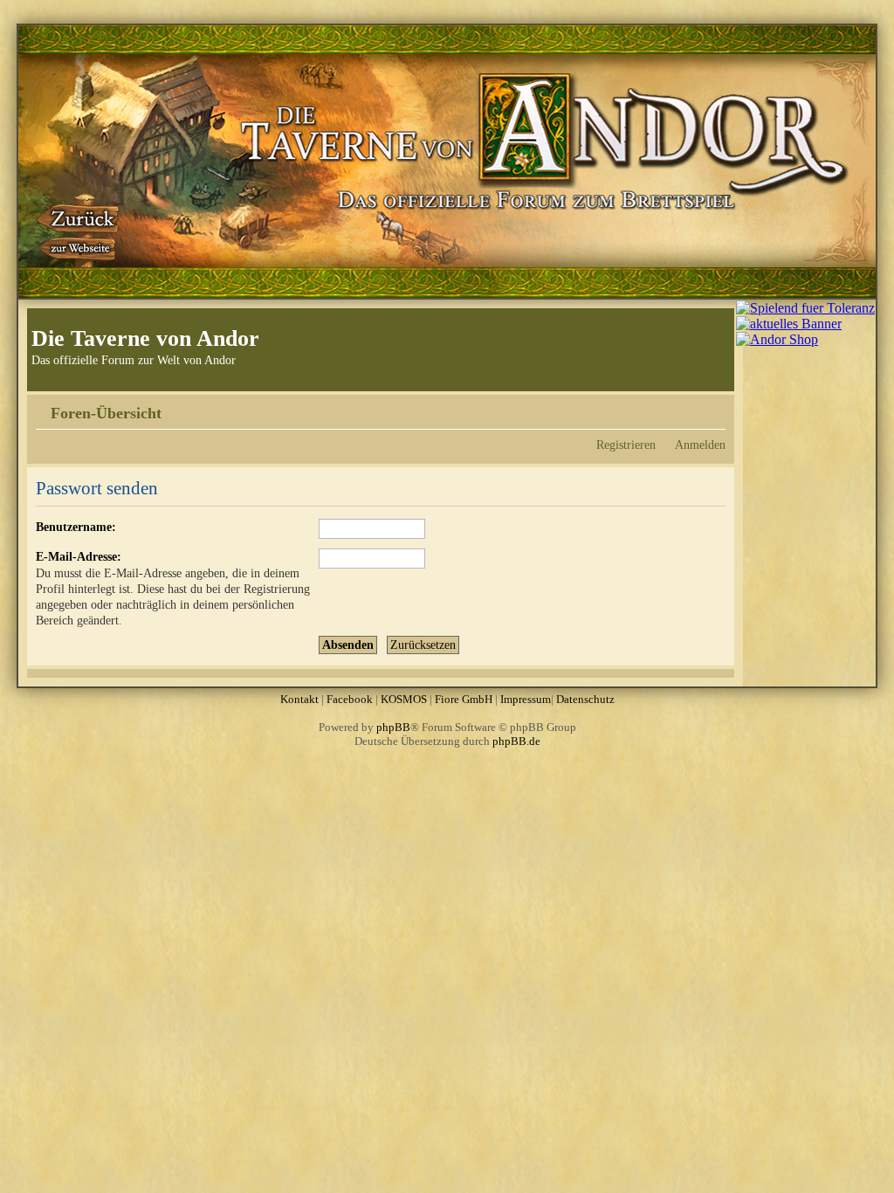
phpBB (393, 727)
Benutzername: (76, 527)
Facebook (350, 699)
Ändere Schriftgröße (713, 407)
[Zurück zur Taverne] (79, 229)
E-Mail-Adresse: (78, 556)
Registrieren (626, 445)
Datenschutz (585, 699)
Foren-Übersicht (106, 413)
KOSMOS (404, 699)
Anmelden (700, 445)
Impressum (525, 699)
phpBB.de (516, 741)
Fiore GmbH (463, 699)
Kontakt (299, 699)
